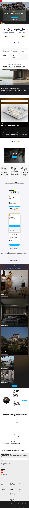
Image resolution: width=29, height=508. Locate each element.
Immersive (24, 66)
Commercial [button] (11, 190)
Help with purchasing (12, 484)
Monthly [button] (11, 192)
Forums (20, 483)
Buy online (11, 478)
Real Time (9, 66)
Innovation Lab (11, 498)
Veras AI (14, 131)
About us (2, 478)
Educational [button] (17, 190)
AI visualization (11, 500)
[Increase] (19, 204)
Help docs (20, 482)
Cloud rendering (12, 495)
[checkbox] (7, 465)
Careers (1, 482)
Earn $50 (15, 505)
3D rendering (11, 492)
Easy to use (5, 66)
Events (1, 483)
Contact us (2, 484)
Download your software (12, 482)
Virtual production (12, 499)
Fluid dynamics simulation (13, 494)
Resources (20, 478)
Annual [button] (14, 192)
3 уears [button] (18, 192)
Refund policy (11, 483)
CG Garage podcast (3, 492)
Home (1, 24)
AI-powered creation (18, 66)
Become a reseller (12, 485)
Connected (13, 66)
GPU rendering (11, 493)
